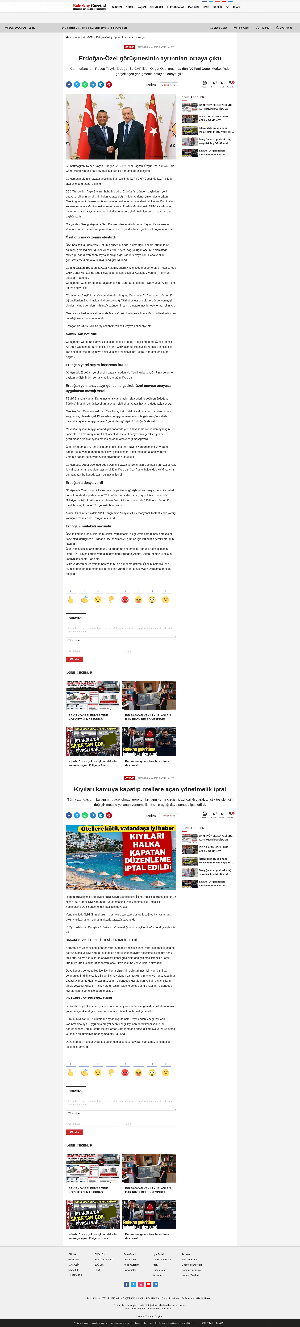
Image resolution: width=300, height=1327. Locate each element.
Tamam (219, 1323)
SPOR (206, 7)
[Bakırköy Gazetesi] (89, 7)
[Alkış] (84, 594)
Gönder (74, 659)
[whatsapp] (85, 84)
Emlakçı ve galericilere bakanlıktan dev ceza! (147, 763)
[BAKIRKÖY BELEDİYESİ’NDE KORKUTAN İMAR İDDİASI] (93, 695)
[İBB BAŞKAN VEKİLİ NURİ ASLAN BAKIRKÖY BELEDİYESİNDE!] (149, 695)
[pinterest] (109, 84)
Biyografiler (130, 1270)
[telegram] (93, 84)
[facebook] (69, 84)
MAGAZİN (193, 7)
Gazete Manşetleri (192, 1264)
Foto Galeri (243, 27)
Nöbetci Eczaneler (192, 1270)
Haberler (76, 37)
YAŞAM (142, 7)
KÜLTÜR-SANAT (175, 7)
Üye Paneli (285, 27)
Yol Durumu (187, 1298)
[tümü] (227, 7)
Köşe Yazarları (132, 1264)
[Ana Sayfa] (67, 37)
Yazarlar (264, 27)
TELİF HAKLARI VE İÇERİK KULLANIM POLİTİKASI (130, 1298)
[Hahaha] (139, 594)
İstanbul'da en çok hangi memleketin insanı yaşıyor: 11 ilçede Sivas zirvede (93, 763)
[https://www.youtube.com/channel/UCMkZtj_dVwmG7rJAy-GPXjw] (148, 1284)
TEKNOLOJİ (156, 7)
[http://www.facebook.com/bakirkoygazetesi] (126, 1284)
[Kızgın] (125, 594)
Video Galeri (220, 27)
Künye (96, 1298)
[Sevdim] (98, 594)
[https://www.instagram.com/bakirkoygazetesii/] (141, 1284)
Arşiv (155, 1264)
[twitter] (77, 84)
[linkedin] (101, 84)
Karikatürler (159, 1275)
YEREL (130, 7)
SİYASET (73, 1270)
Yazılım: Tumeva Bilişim (149, 1316)
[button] (34, 28)
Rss (89, 1298)
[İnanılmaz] (152, 594)
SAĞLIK (217, 7)
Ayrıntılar (207, 1323)
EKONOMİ (100, 1254)
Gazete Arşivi (160, 1270)
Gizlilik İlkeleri (203, 1298)
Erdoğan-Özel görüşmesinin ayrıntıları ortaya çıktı (121, 37)
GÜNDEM (117, 7)
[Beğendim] (71, 594)
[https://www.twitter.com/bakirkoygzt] (133, 1284)
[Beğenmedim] (111, 594)
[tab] (76, 617)
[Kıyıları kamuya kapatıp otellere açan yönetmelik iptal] (121, 857)
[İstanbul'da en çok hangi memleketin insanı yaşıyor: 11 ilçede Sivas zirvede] (93, 741)
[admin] (155, 1284)
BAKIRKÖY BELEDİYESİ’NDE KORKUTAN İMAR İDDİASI (88, 717)
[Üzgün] (166, 594)
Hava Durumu (189, 1259)
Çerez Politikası (170, 1298)
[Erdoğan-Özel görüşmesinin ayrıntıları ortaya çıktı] (121, 126)
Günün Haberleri (162, 1259)
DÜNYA (72, 1254)
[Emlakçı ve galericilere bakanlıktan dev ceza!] (149, 741)
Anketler (186, 1254)
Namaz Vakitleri (190, 1275)
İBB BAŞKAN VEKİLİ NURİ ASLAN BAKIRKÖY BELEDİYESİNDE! (148, 717)
